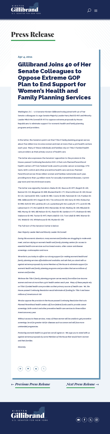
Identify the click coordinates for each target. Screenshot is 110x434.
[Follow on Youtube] (78, 419)
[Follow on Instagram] (96, 419)
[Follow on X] (90, 419)
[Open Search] (89, 10)
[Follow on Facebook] (84, 419)
